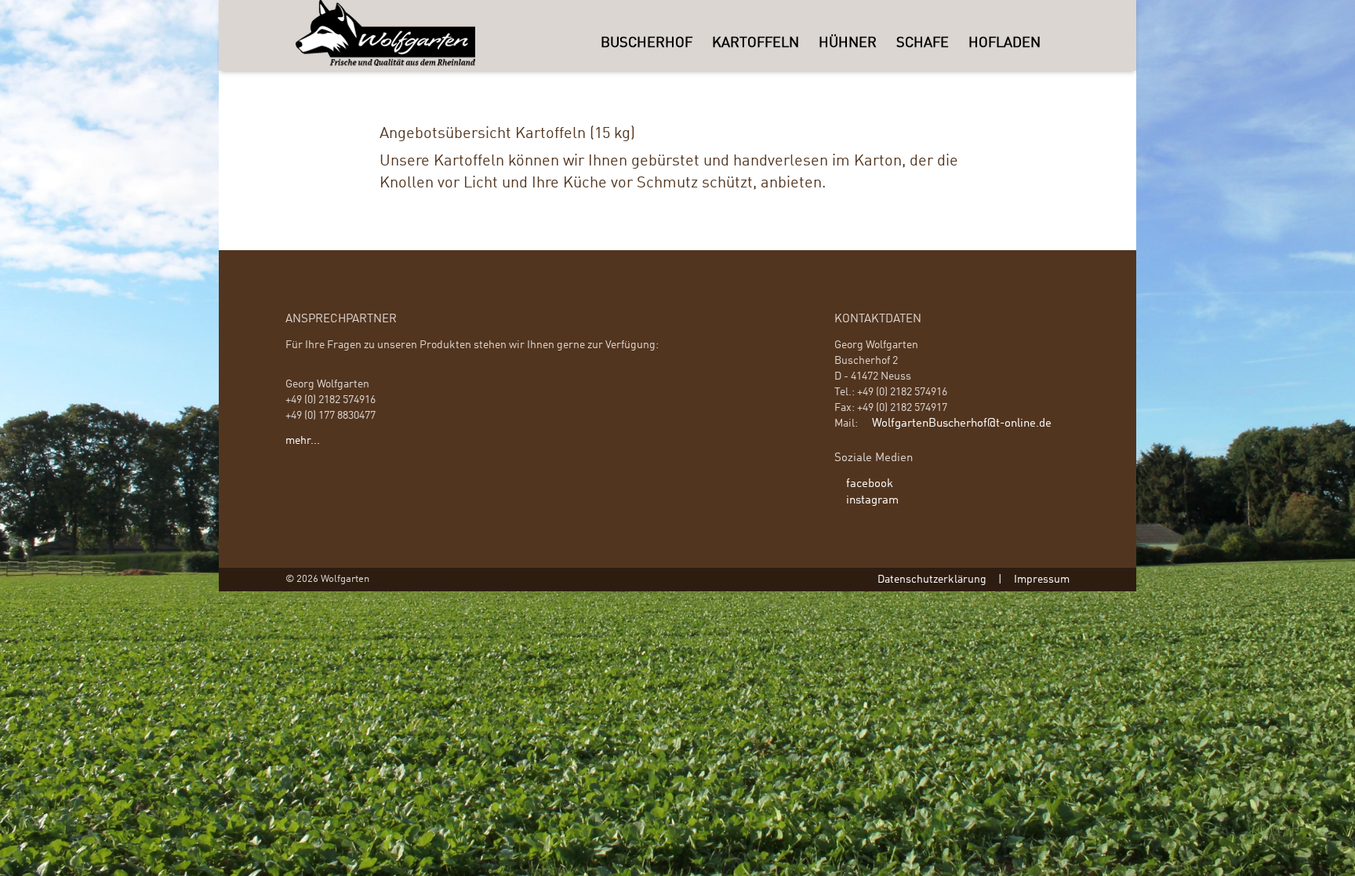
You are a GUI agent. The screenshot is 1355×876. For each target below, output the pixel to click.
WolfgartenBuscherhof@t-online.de (962, 423)
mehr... (302, 440)
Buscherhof (646, 43)
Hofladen (1004, 43)
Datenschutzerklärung (931, 579)
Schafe (922, 43)
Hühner (848, 43)
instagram (872, 500)
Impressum (1042, 579)
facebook (869, 483)
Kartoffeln (755, 43)
